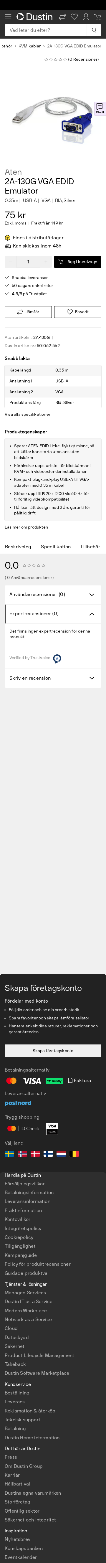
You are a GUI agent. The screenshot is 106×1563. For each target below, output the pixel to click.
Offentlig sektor (22, 1511)
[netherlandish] (61, 1154)
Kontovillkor (17, 1219)
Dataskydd (17, 1337)
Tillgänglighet (20, 1246)
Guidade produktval (27, 1273)
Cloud (11, 1328)
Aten (13, 172)
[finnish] (48, 1154)
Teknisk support (22, 1419)
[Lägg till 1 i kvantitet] (46, 262)
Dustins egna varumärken (33, 1493)
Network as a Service (28, 1319)
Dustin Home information (32, 1437)
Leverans (15, 1401)
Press (11, 1457)
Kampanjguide (21, 1255)
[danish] (35, 1154)
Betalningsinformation (29, 1192)
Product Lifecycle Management (39, 1355)
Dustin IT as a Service (28, 1301)
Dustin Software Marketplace (37, 1373)
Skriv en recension (30, 678)
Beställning (17, 1393)
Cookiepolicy (19, 1237)
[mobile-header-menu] (8, 16)
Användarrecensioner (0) (37, 594)
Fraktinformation (23, 1210)
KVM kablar (30, 46)
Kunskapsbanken (24, 1548)
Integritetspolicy (23, 1228)
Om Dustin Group (24, 1466)
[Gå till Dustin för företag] (35, 16)
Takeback (15, 1364)
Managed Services (25, 1292)
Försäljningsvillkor (25, 1183)
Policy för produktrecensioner (38, 1264)
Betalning (15, 1428)
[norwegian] (22, 1154)
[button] (62, 16)
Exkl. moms (15, 223)
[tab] (20, 547)
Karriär (12, 1475)
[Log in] (86, 16)
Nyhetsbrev (17, 1539)
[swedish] (9, 1154)
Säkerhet (15, 1346)
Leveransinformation (27, 1201)
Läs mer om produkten (26, 527)
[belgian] (74, 1154)
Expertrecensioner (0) (34, 613)
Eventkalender (21, 1557)
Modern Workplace (26, 1310)
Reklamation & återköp (30, 1411)
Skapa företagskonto (53, 1050)
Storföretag (17, 1502)
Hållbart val (17, 1484)
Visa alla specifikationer (27, 414)
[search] (94, 30)
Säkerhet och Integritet (30, 1520)
